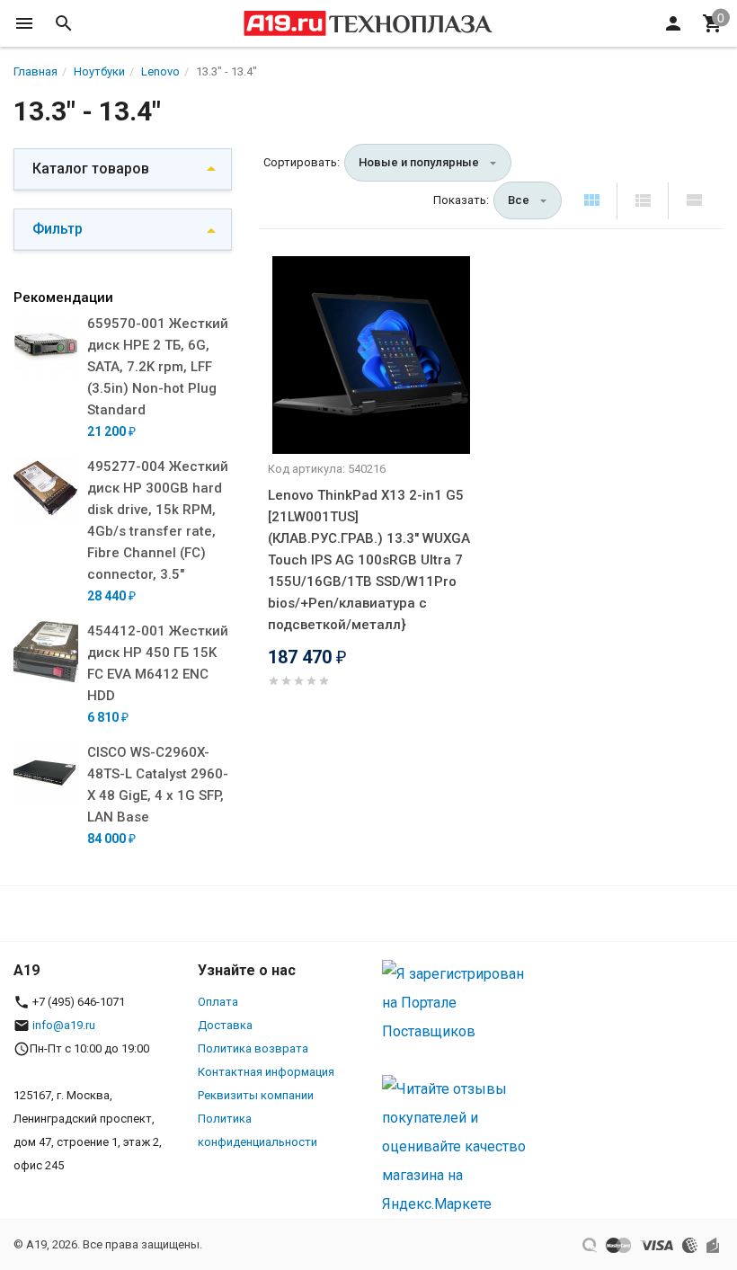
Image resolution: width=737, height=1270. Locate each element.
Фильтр (57, 228)
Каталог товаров (90, 168)
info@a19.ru (63, 1025)
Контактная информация (266, 1072)
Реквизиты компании (256, 1095)
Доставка (225, 1025)
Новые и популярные (419, 162)
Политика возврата (253, 1048)
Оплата (218, 1001)
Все (518, 200)
